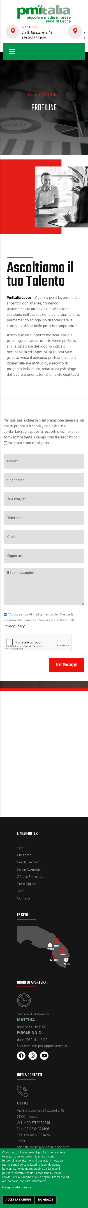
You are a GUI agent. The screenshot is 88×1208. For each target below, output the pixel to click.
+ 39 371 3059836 (37, 1123)
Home (34, 94)
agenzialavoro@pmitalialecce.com (43, 1147)
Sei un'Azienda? (29, 870)
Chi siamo (24, 855)
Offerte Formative (30, 877)
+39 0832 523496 (36, 1129)
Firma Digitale (27, 884)
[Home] (44, 11)
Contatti (23, 898)
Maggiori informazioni (16, 1187)
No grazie (45, 1199)
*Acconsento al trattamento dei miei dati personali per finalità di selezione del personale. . (39, 620)
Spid (20, 891)
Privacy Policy (14, 626)
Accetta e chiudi (18, 1199)
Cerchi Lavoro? (28, 862)
